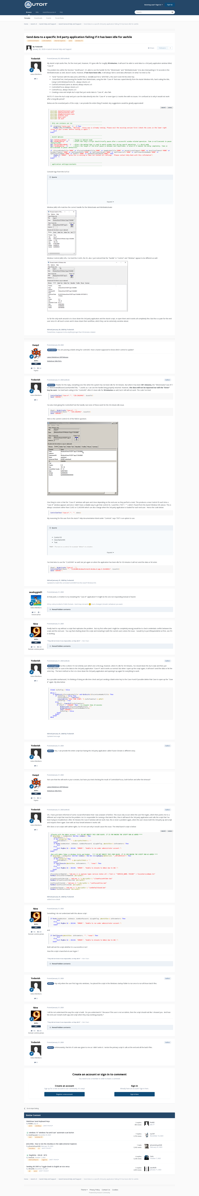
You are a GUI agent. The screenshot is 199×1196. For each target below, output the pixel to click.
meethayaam (33, 1135)
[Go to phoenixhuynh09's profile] (146, 1146)
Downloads (38, 18)
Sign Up (170, 5)
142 (40, 368)
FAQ (61, 12)
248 (40, 647)
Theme (84, 1190)
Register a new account (64, 1094)
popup (170, 107)
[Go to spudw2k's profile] (146, 1169)
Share (151, 48)
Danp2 (35, 345)
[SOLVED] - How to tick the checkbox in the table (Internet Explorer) (51, 1144)
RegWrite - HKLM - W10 (38, 1155)
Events (48, 18)
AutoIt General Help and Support (59, 49)
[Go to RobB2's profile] (146, 1123)
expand (163, 107)
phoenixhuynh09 (34, 1146)
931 (34, 612)
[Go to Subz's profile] (146, 1157)
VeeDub (31, 1157)
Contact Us (106, 1190)
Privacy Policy (95, 1190)
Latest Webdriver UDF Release (57, 357)
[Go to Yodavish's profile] (28, 47)
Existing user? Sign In (153, 5)
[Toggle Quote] (50, 177)
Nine (35, 623)
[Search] (172, 12)
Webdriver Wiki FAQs (54, 361)
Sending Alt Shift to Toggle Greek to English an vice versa (47, 1166)
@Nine (50, 751)
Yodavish (38, 47)
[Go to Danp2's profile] (36, 353)
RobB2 (30, 1124)
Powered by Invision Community (99, 1193)
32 (37, 79)
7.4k (33, 647)
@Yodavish (52, 350)
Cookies (115, 1190)
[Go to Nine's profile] (36, 632)
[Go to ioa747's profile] (146, 1135)
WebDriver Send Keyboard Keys (38, 1121)
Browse (29, 12)
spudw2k (153, 1168)
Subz (152, 1156)
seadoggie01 (35, 592)
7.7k (33, 368)
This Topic (163, 12)
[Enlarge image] (61, 232)
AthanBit (31, 1169)
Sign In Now (134, 1094)
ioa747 (152, 1134)
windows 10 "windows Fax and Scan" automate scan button (51, 1132)
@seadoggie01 (53, 666)
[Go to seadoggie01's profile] (36, 600)
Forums (27, 18)
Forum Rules (59, 18)
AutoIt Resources (49, 12)
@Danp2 (51, 385)
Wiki (37, 12)
